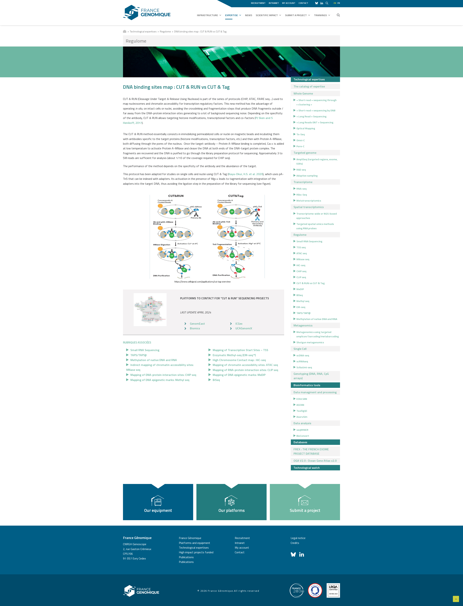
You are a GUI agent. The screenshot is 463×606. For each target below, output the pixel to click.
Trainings (320, 15)
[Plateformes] (150, 309)
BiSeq (216, 380)
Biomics (195, 328)
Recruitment (258, 3)
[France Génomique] (147, 12)
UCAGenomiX (243, 328)
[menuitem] (259, 2)
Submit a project (296, 15)
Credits (295, 543)
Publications (186, 557)
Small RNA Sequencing (144, 350)
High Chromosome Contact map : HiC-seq (239, 360)
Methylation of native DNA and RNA (153, 360)
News (248, 15)
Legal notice (298, 538)
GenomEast (197, 323)
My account (288, 3)
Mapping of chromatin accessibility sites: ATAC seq (245, 365)
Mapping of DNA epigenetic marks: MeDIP (239, 375)
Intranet (274, 3)
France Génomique (190, 538)
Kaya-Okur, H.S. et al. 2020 (245, 174)
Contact (303, 3)
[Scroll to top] (456, 598)
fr (338, 3)
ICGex (238, 323)
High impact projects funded (196, 552)
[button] (338, 15)
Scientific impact (267, 15)
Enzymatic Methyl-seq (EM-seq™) (234, 355)
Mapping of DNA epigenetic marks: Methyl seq (159, 380)
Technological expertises (143, 31)
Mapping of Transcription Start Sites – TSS (240, 350)
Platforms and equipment (194, 543)
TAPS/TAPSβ (138, 355)
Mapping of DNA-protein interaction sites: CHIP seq (163, 375)
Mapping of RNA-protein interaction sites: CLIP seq (245, 370)
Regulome (165, 31)
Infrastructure (207, 15)
